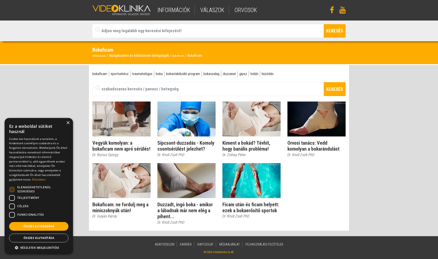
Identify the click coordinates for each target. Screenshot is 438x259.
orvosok (246, 10)
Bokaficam (178, 56)
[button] (38, 247)
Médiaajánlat (229, 244)
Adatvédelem (164, 244)
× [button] (68, 123)
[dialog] (39, 186)
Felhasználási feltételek (264, 244)
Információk (99, 56)
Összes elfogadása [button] (38, 226)
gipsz (243, 74)
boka (159, 74)
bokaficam (99, 74)
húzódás (268, 74)
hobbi (254, 74)
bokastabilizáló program (183, 74)
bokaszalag (211, 74)
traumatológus (142, 74)
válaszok (212, 10)
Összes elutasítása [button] (38, 238)
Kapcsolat (205, 244)
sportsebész (120, 74)
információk (173, 10)
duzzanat (229, 74)
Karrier (186, 244)
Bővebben (38, 179)
